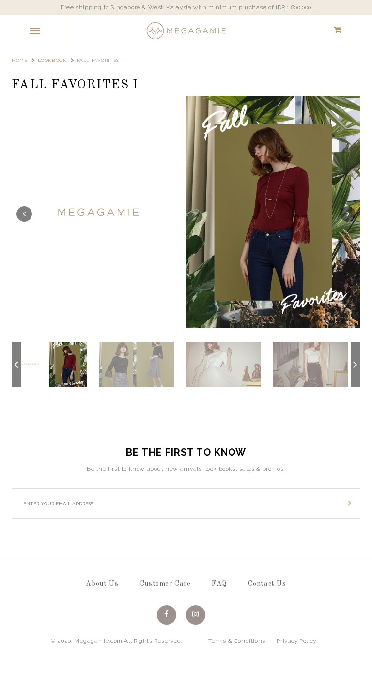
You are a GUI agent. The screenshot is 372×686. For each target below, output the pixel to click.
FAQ (219, 583)
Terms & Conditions (236, 641)
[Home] (186, 30)
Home (19, 60)
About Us (102, 583)
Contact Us (267, 583)
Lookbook (52, 60)
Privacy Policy (296, 641)
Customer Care (165, 583)
